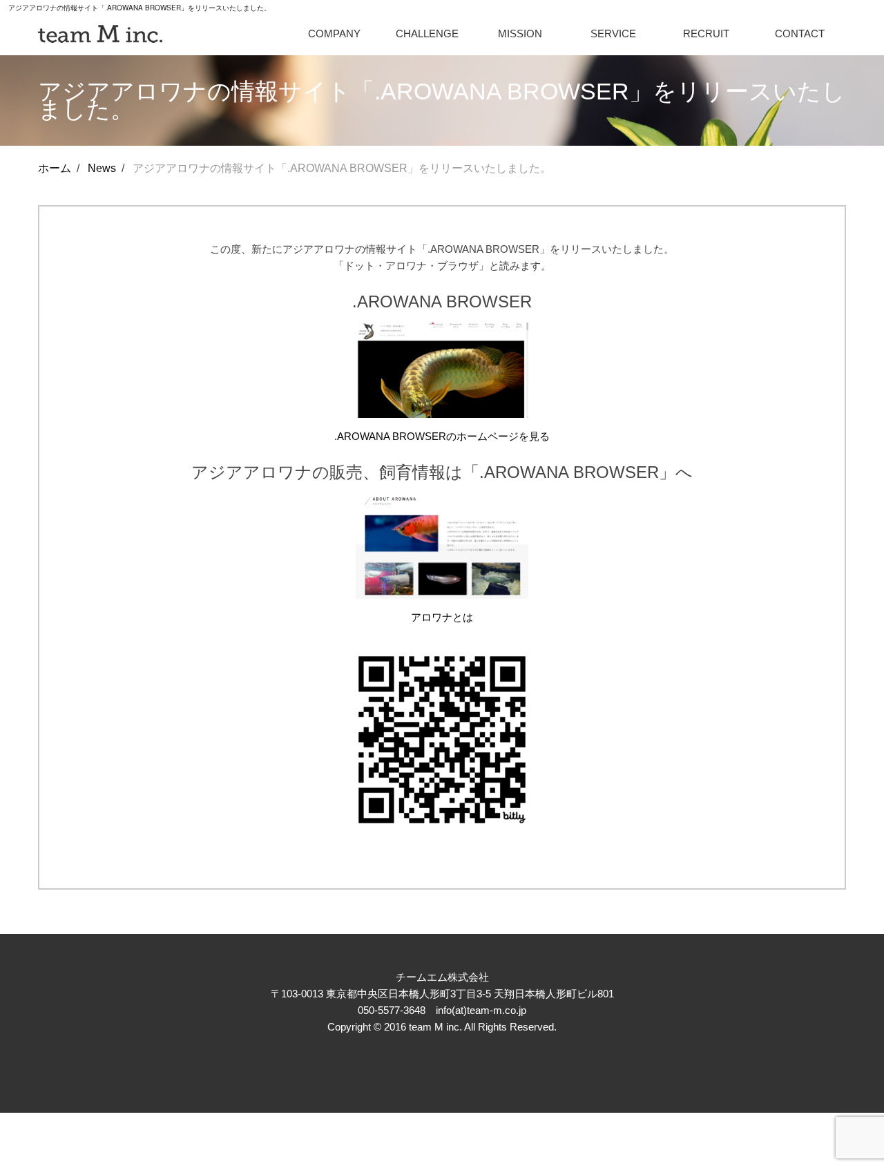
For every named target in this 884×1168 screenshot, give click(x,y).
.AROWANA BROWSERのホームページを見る (442, 436)
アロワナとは (442, 617)
